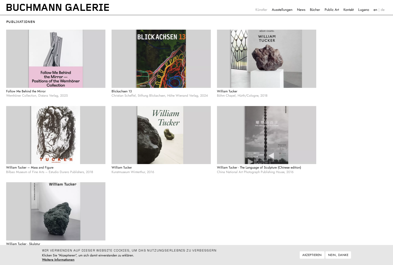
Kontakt (348, 9)
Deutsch (382, 9)
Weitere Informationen (58, 260)
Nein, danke (338, 255)
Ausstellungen (282, 9)
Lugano (363, 9)
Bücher (315, 9)
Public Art (332, 9)
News (301, 9)
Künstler (261, 9)
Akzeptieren (312, 255)
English (375, 9)
